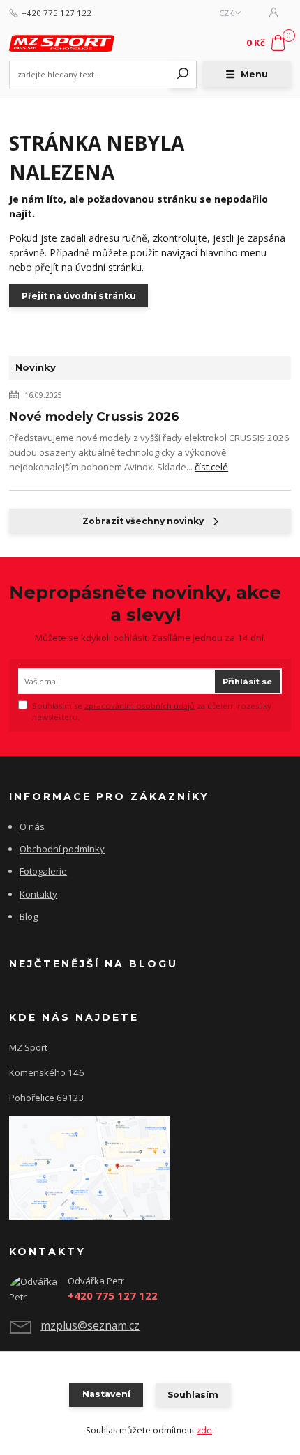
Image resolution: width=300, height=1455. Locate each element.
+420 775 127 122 (56, 13)
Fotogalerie (43, 871)
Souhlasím (192, 1394)
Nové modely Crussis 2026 (94, 416)
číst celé (211, 467)
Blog (29, 916)
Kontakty (38, 894)
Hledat (183, 74)
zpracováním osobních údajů (139, 705)
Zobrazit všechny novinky (143, 521)
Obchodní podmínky (62, 848)
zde (204, 1430)
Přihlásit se (247, 681)
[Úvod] (61, 43)
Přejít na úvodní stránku (79, 296)
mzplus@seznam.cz (90, 1325)
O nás (32, 826)
